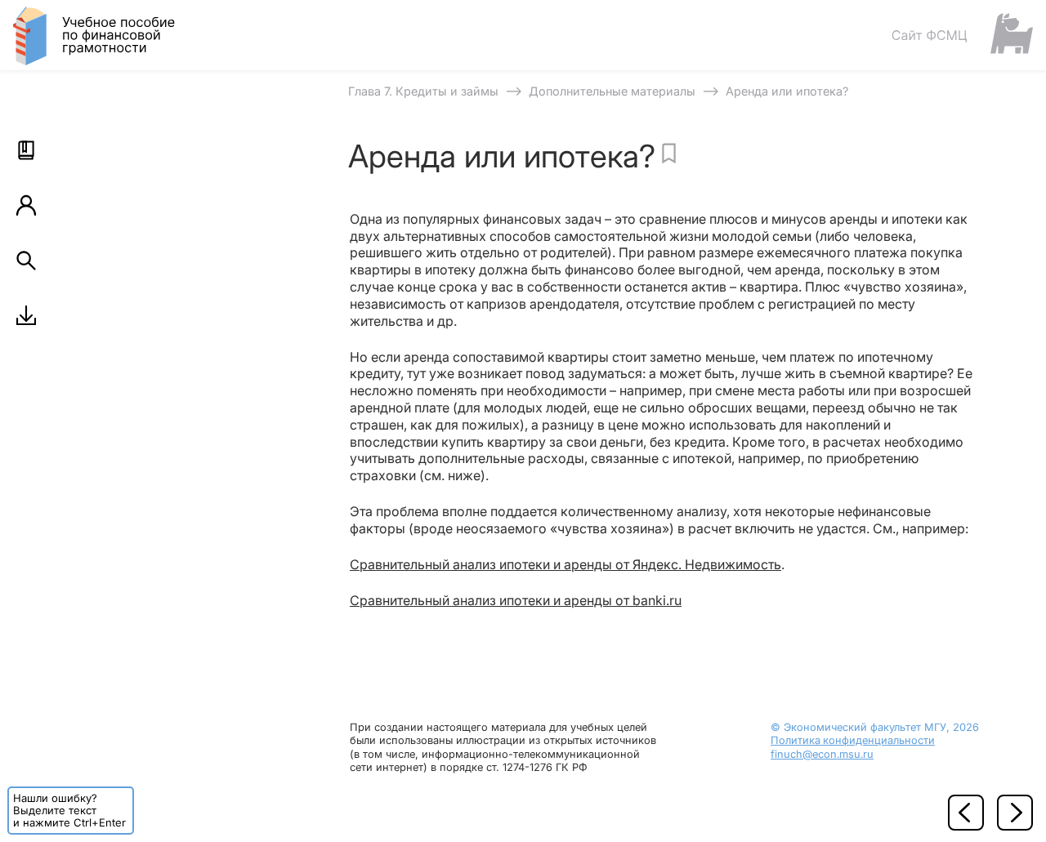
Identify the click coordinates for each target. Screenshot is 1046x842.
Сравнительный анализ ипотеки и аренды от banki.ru (516, 600)
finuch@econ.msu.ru (822, 754)
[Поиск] (26, 260)
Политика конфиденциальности (853, 740)
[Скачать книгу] (26, 315)
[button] (26, 150)
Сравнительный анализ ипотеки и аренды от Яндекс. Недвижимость (565, 564)
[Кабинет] (26, 205)
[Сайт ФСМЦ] (962, 34)
